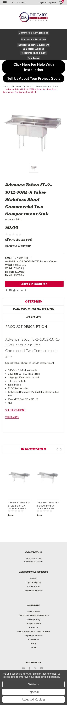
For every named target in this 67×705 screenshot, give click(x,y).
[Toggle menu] (4, 5)
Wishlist (33, 578)
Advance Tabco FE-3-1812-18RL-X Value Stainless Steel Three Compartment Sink (19, 508)
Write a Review (18, 245)
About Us (33, 627)
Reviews (33, 317)
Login (41, 2)
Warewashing (42, 86)
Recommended (33, 449)
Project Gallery (33, 623)
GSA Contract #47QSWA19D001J (33, 631)
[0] (58, 2)
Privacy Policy (33, 619)
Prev (57, 449)
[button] (33, 33)
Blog (33, 643)
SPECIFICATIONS (15, 410)
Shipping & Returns (33, 590)
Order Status (33, 586)
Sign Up (52, 2)
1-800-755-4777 (17, 2)
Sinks (55, 86)
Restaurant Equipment (22, 86)
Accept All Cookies (33, 699)
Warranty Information (33, 309)
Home (5, 86)
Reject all (33, 692)
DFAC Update (33, 611)
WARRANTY (12, 417)
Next (61, 449)
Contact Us (33, 639)
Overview (33, 301)
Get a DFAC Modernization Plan (34, 615)
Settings (33, 684)
